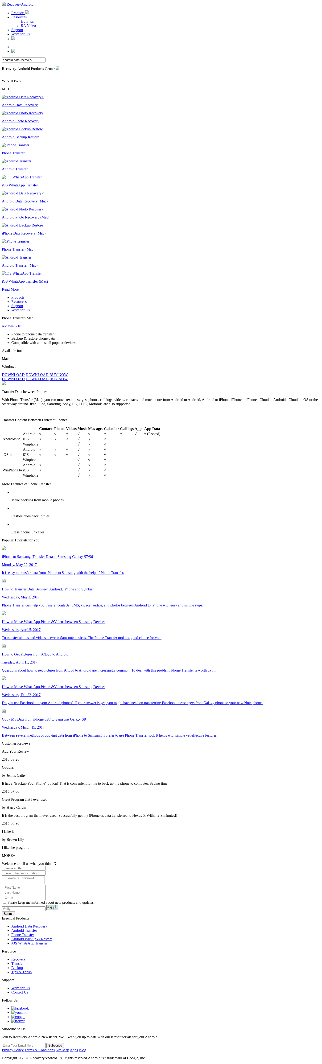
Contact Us (19, 992)
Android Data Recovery (29, 926)
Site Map (62, 1050)
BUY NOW (59, 375)
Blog (82, 1050)
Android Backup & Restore (31, 939)
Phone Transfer (22, 935)
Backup (17, 968)
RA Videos (29, 26)
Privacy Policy (13, 1050)
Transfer (17, 963)
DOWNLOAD (13, 375)
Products (18, 13)
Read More (10, 289)
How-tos (27, 21)
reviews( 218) (12, 326)
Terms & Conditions (40, 1050)
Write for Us (20, 34)
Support (17, 30)
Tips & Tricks (21, 972)
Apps (74, 1050)
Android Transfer (24, 930)
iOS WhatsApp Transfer (29, 943)
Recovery (18, 959)
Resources (19, 17)
